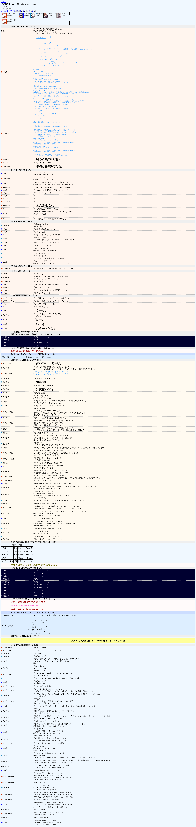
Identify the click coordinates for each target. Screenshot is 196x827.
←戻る (3, 2)
